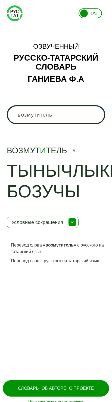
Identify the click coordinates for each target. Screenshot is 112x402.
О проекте (81, 388)
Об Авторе (54, 388)
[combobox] (56, 114)
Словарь (28, 388)
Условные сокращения (37, 222)
